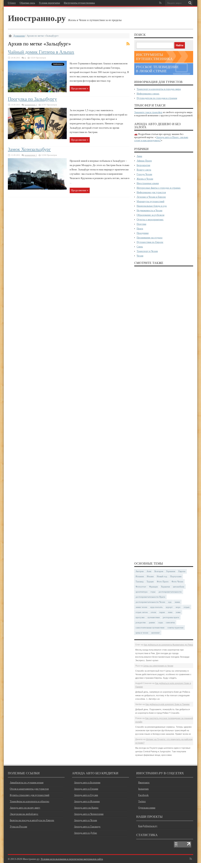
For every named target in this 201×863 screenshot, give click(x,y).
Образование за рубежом (150, 214)
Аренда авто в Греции (86, 788)
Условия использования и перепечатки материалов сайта (72, 858)
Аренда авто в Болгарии (87, 782)
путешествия (154, 617)
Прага (140, 228)
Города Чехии (144, 174)
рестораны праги (171, 617)
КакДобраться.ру (147, 825)
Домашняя (19, 35)
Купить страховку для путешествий (29, 795)
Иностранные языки (148, 183)
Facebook (143, 795)
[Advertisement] (163, 413)
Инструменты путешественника (79, 3)
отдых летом (142, 612)
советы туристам (175, 627)
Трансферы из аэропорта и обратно (29, 801)
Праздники (143, 233)
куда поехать (156, 607)
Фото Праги (162, 581)
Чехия (140, 255)
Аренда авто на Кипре (86, 807)
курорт (169, 607)
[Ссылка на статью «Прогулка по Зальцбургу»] (37, 138)
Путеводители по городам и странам (157, 98)
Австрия (139, 571)
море (178, 607)
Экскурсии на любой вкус (24, 813)
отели (153, 612)
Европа (181, 571)
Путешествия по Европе (150, 242)
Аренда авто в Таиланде (87, 826)
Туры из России (18, 826)
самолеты (170, 622)
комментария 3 (31, 105)
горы (153, 592)
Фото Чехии (177, 581)
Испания (140, 576)
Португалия (175, 576)
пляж (178, 612)
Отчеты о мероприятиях (150, 219)
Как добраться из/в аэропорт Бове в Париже (167, 704)
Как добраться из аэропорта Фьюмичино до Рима (168, 644)
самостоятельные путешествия (150, 627)
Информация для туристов (151, 192)
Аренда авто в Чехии (85, 820)
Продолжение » (79, 88)
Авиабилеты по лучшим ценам (26, 782)
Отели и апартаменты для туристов (29, 788)
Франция (153, 586)
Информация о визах (148, 93)
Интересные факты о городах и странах (159, 187)
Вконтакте (144, 782)
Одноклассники (146, 807)
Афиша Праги (144, 160)
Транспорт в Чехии (147, 251)
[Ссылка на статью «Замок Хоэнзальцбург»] (37, 188)
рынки (152, 622)
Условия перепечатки (49, 3)
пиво (170, 612)
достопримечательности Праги (150, 597)
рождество (141, 622)
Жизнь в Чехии (145, 178)
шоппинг (155, 632)
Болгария (158, 571)
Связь (140, 246)
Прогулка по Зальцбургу (32, 99)
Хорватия (165, 586)
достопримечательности (170, 592)
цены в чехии (142, 632)
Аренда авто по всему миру (25, 807)
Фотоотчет (141, 586)
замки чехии (141, 607)
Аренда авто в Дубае (85, 832)
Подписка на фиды (128, 43)
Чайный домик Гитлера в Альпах (41, 51)
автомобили (178, 586)
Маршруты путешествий (150, 201)
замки (177, 602)
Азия (149, 571)
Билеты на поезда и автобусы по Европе (32, 820)
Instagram (143, 788)
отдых (187, 607)
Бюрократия (143, 165)
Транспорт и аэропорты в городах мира (159, 89)
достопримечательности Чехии (150, 602)
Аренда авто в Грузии (86, 795)
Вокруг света (144, 169)
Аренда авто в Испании (87, 801)
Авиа (139, 156)
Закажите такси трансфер (148, 112)
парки (162, 612)
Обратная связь (27, 3)
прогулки (140, 617)
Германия (170, 571)
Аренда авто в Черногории (88, 813)
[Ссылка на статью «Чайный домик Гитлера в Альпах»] (37, 91)
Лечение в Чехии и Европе (151, 196)
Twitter (142, 801)
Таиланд (139, 581)
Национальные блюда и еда (152, 205)
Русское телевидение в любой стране (157, 69)
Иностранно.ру (37, 18)
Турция (150, 581)
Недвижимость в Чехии (149, 210)
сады (160, 622)
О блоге (12, 3)
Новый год (162, 576)
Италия (150, 576)
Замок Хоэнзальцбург (29, 149)
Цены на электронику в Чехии (158, 666)
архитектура (141, 592)
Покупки (141, 223)
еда (169, 602)
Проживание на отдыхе (150, 237)
